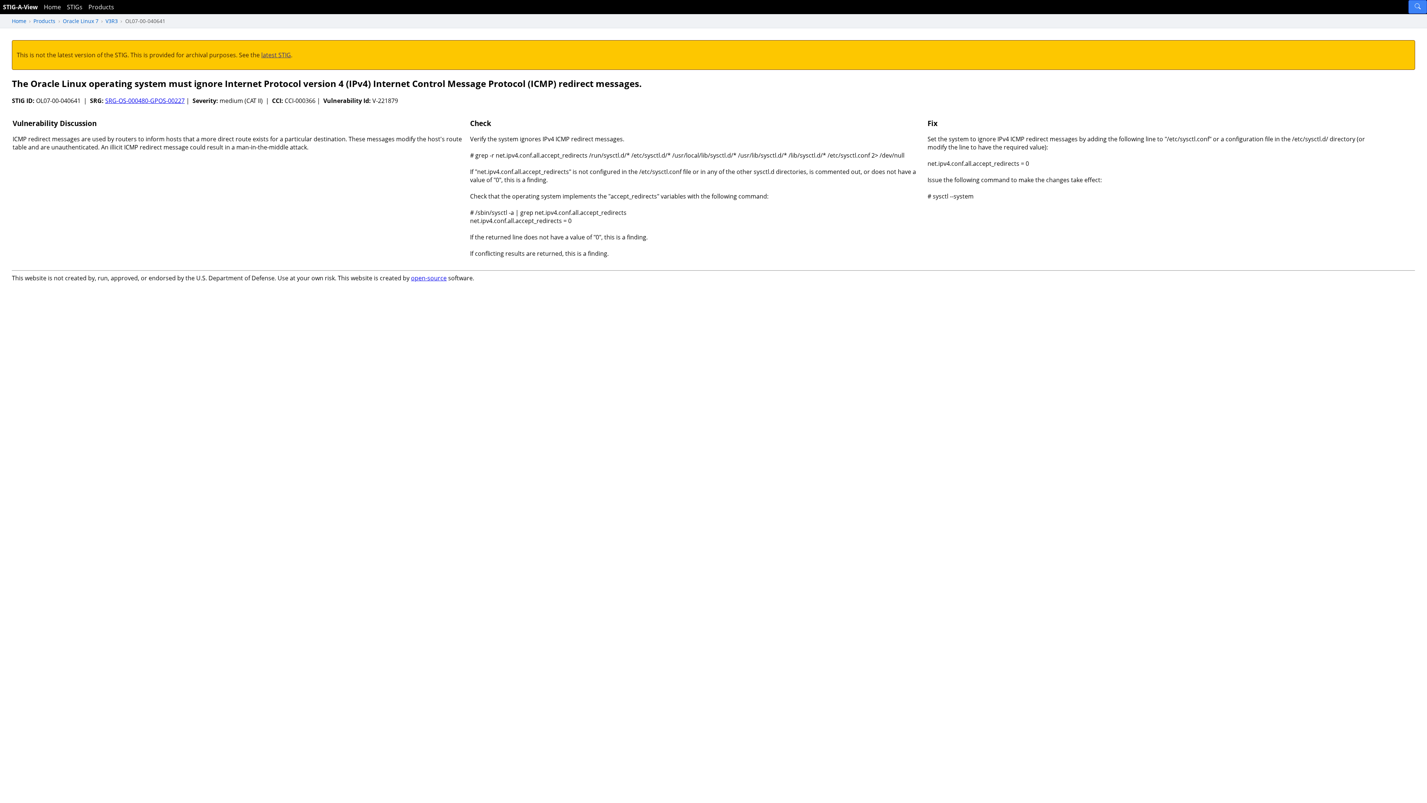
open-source (429, 278)
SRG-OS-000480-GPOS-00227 (145, 101)
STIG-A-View (20, 7)
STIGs (74, 7)
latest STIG (276, 55)
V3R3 (112, 21)
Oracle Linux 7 (80, 21)
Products (101, 7)
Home (52, 7)
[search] (1417, 7)
